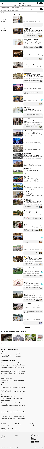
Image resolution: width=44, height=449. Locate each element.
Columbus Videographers (32, 424)
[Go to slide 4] (18, 22)
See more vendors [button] (28, 327)
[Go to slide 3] (30, 340)
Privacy (2, 447)
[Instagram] (34, 444)
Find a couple (13, 3)
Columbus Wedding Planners (18, 426)
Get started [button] (41, 3)
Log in (31, 437)
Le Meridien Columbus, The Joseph (19, 352)
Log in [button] (37, 3)
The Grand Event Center (18, 353)
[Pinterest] (32, 444)
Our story (2, 435)
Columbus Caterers (17, 423)
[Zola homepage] (22, 3)
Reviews (2, 437)
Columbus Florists (31, 423)
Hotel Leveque (17, 355)
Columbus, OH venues (17, 7)
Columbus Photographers (32, 425)
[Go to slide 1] (16, 22)
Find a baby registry (33, 439)
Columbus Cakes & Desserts (4, 426)
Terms (4, 447)
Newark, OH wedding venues (4, 429)
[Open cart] (35, 3)
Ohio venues (13, 7)
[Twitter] (33, 444)
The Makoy (2, 353)
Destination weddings (23, 5)
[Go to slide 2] (17, 22)
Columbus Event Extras (3, 423)
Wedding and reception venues (8, 7)
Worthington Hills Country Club (4, 356)
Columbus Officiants (3, 424)
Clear (19, 14)
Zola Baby (2, 438)
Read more (37, 47)
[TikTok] (35, 444)
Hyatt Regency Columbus (4, 354)
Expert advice (8, 3)
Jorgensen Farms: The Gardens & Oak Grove (6, 355)
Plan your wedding (3, 3)
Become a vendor (29, 5)
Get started (32, 441)
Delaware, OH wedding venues (18, 429)
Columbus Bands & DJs (17, 425)
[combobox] (35, 9)
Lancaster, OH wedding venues (4, 430)
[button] (30, 9)
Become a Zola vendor (3, 436)
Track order (16, 437)
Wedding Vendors (3, 7)
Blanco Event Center (3, 352)
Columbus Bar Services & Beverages (5, 425)
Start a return (16, 438)
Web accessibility (14, 447)
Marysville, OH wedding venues (18, 430)
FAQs (15, 436)
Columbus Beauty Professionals (18, 424)
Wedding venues (14, 5)
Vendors (19, 5)
